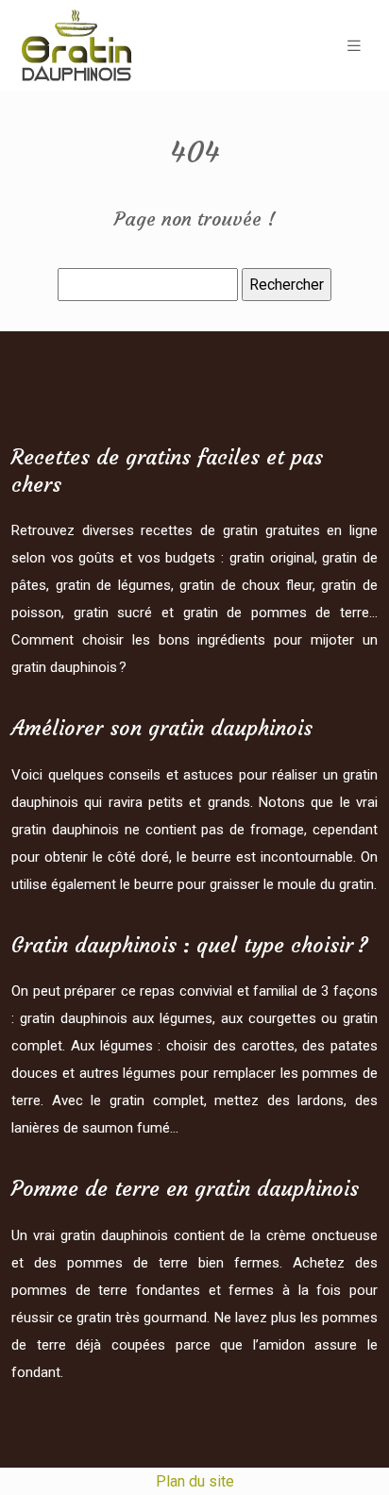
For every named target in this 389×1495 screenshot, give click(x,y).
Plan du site (195, 1481)
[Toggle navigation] (354, 45)
